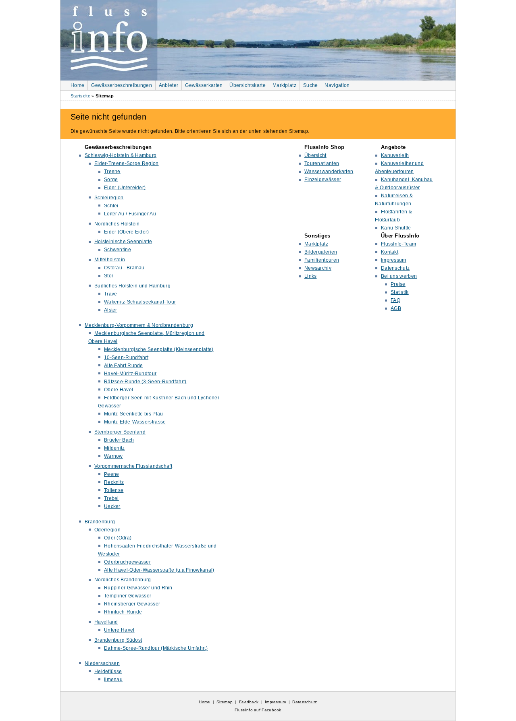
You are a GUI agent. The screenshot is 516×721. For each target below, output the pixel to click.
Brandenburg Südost (118, 640)
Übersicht (315, 155)
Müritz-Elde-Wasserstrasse (135, 422)
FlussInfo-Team (398, 244)
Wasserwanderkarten (328, 171)
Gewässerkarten (204, 85)
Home (77, 85)
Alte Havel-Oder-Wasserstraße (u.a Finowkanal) (159, 570)
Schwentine (117, 249)
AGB (396, 308)
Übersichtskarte (247, 85)
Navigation (337, 85)
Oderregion (107, 530)
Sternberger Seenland (120, 432)
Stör (108, 276)
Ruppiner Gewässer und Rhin (138, 588)
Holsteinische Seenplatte (123, 241)
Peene (111, 474)
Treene (112, 171)
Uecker (112, 506)
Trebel (111, 498)
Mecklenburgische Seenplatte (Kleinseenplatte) (159, 349)
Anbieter (168, 85)
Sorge (111, 179)
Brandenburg (100, 522)
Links (310, 276)
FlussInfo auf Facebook (258, 710)
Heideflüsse (108, 671)
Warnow (113, 456)
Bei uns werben (399, 276)
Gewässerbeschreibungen (121, 85)
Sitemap (224, 702)
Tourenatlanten (321, 163)
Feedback (248, 702)
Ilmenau (113, 679)
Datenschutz (395, 268)
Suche (310, 85)
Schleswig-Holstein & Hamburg (120, 155)
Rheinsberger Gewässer (132, 604)
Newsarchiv (317, 268)
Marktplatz (284, 85)
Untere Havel (119, 630)
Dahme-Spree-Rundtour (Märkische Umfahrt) (156, 648)
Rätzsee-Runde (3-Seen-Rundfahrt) (145, 381)
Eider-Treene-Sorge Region (126, 163)
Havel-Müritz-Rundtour (130, 373)
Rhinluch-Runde (123, 612)
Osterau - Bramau (124, 268)
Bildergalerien (320, 252)
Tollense (113, 490)
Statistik (400, 292)
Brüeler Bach (119, 440)
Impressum (393, 260)
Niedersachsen (102, 663)
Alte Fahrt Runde (123, 365)
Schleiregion (109, 197)
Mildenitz (114, 448)
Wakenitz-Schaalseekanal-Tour (140, 302)
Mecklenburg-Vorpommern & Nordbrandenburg (139, 325)
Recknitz (114, 482)
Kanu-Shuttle (396, 228)
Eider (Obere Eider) (126, 232)
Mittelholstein (109, 259)
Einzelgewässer (322, 179)
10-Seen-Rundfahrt (126, 357)
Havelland (106, 622)
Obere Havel (118, 390)
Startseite (80, 95)
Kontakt (389, 252)
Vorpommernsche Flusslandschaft (133, 466)
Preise (398, 284)
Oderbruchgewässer (127, 562)
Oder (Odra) (117, 538)
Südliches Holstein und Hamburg (132, 286)
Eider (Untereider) (125, 187)
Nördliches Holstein (117, 224)
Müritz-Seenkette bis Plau (133, 414)
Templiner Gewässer (127, 596)
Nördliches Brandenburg (122, 580)
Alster (110, 310)
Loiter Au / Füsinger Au (130, 214)
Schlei (111, 206)
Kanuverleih (395, 155)
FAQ (395, 300)
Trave (110, 294)
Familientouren (321, 260)
